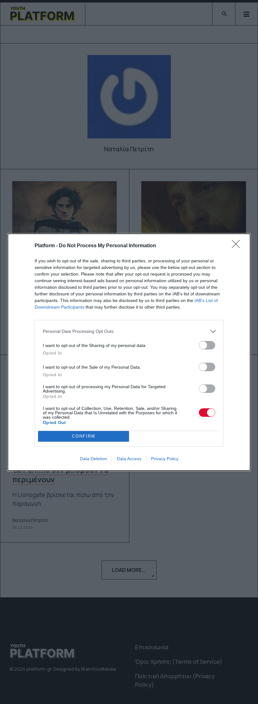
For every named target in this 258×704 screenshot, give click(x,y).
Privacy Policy (164, 458)
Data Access (129, 458)
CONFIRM (83, 436)
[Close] (238, 246)
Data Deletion (93, 458)
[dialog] (129, 352)
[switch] (207, 345)
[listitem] (129, 331)
